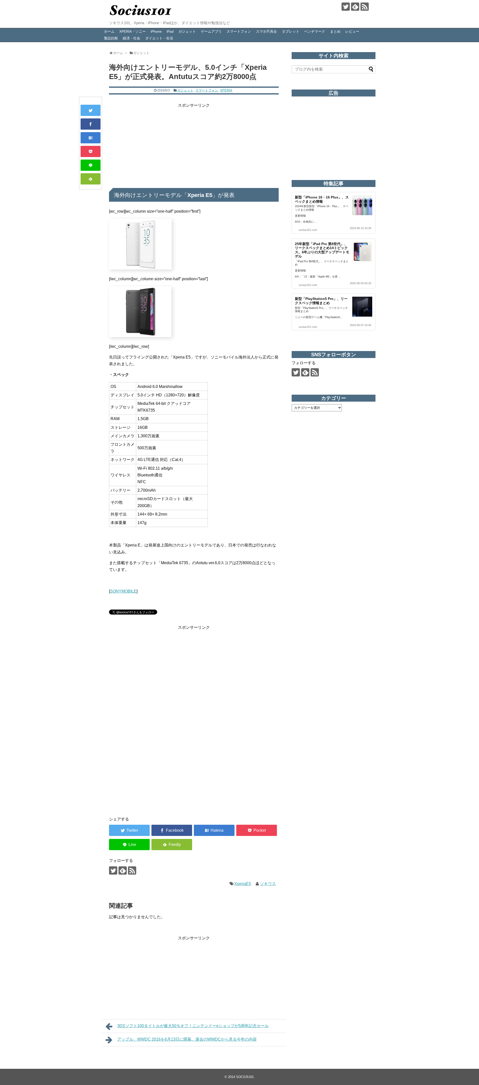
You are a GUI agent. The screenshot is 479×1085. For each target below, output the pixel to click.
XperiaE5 (242, 884)
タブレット (290, 31)
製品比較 (111, 38)
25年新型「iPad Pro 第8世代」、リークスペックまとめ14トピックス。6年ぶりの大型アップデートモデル (322, 250)
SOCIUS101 (245, 1077)
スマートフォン (239, 31)
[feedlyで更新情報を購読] (355, 6)
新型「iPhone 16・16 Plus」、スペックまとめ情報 (322, 199)
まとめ (335, 31)
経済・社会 (131, 38)
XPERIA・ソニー (132, 31)
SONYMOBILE (123, 591)
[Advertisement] (194, 144)
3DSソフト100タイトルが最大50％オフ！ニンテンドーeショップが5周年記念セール (193, 1026)
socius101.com (308, 229)
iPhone (156, 31)
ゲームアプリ (211, 31)
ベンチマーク (314, 31)
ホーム (109, 31)
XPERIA (226, 90)
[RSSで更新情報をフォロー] (364, 6)
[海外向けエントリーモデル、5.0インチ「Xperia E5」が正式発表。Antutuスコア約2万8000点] (91, 137)
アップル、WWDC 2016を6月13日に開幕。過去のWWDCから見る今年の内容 (187, 1039)
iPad (170, 31)
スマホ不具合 (266, 31)
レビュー (352, 31)
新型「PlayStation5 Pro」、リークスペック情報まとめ (321, 301)
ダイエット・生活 (159, 38)
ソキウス (268, 884)
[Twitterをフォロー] (346, 6)
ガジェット (187, 31)
